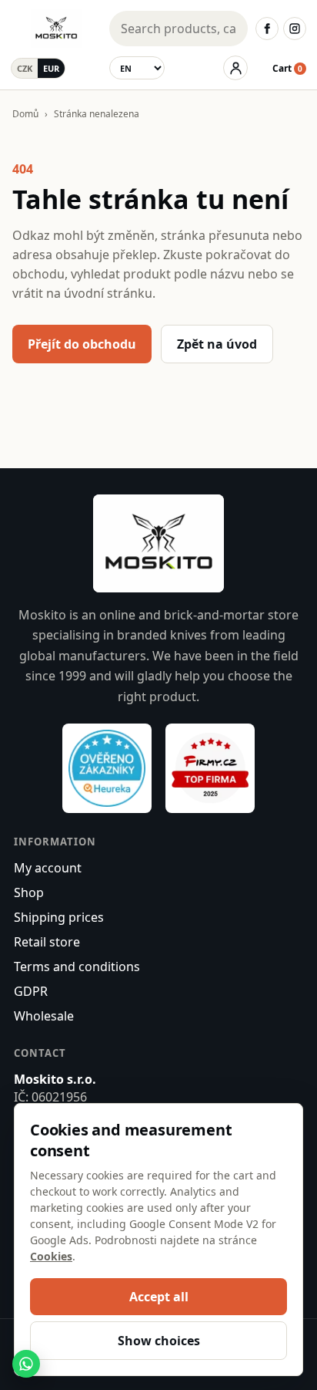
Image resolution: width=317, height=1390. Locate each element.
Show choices (159, 1340)
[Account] (235, 68)
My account (48, 867)
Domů (25, 113)
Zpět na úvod (217, 344)
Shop (29, 892)
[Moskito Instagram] (294, 28)
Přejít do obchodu (82, 344)
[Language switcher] (137, 67)
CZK (24, 68)
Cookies (51, 1256)
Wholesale (44, 1015)
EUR (51, 68)
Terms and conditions (77, 966)
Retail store (47, 941)
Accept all (159, 1296)
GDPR (31, 991)
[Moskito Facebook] (267, 28)
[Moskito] (56, 28)
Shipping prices (59, 917)
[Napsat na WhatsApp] (26, 1364)
